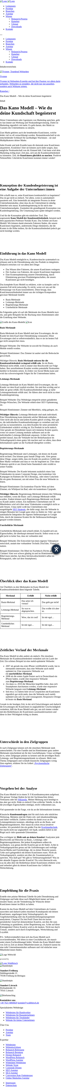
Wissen (9, 16)
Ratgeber (15, 21)
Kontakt (9, 29)
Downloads (16, 26)
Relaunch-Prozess (19, 19)
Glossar (14, 24)
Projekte (9, 8)
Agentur (9, 14)
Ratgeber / (4, 91)
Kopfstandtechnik (49, 827)
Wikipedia (22, 799)
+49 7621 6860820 (8, 1003)
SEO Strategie (19, 509)
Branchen (10, 11)
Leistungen (11, 6)
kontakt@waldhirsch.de (28, 1003)
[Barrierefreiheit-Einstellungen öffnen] (56, 549)
